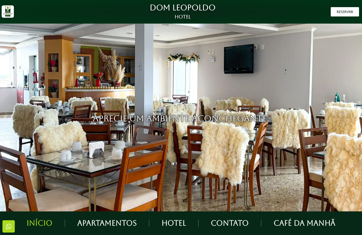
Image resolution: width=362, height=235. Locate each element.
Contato (230, 223)
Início (39, 223)
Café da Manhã (304, 223)
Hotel (174, 223)
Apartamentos (107, 223)
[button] (5, 117)
